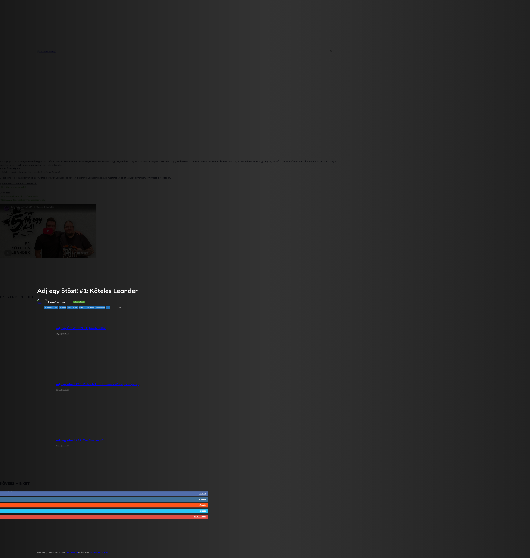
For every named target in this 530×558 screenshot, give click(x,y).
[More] (100, 315)
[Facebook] (111, 551)
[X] (136, 551)
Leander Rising (100, 307)
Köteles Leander (72, 307)
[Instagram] (119, 551)
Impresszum (72, 552)
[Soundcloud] (128, 551)
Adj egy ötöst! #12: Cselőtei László (79, 440)
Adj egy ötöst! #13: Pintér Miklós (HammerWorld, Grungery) (97, 384)
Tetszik (202, 494)
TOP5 (108, 307)
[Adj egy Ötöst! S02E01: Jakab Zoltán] (26, 331)
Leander (81, 307)
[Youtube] (145, 551)
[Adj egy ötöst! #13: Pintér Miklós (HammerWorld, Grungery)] (26, 387)
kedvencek (62, 307)
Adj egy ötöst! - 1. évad (51, 307)
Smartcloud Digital (99, 552)
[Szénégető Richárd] (41, 301)
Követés (202, 499)
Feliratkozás (200, 517)
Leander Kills (90, 307)
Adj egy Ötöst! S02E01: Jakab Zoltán (81, 328)
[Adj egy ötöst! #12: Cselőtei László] (26, 443)
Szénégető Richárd (55, 302)
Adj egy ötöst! (79, 302)
